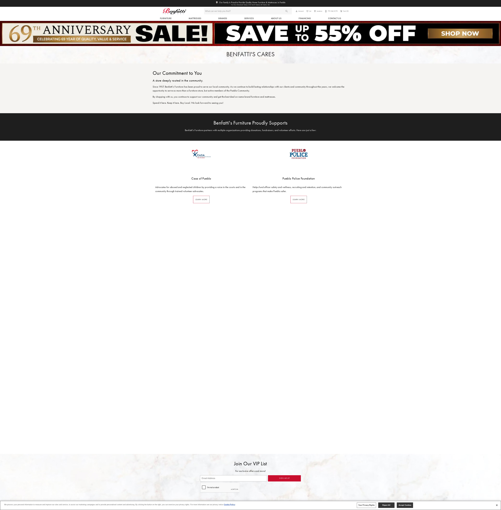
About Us (276, 18)
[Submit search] (286, 11)
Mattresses (195, 18)
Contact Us (334, 18)
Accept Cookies (405, 505)
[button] (296, 11)
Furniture (166, 18)
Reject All (386, 505)
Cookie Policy (229, 505)
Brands (222, 18)
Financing (305, 18)
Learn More (201, 199)
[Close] (497, 505)
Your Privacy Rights (366, 505)
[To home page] (174, 11)
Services (249, 18)
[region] (250, 505)
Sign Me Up (284, 478)
